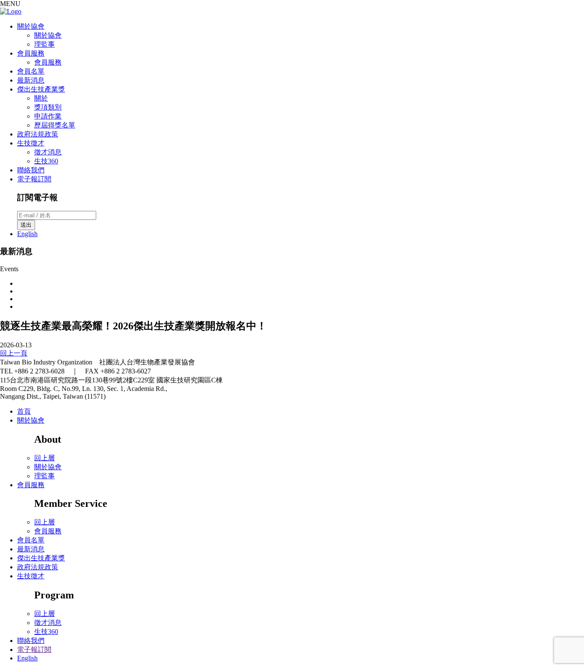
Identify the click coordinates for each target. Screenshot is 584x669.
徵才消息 (48, 152)
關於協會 (30, 26)
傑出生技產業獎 (41, 89)
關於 (41, 98)
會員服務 (30, 53)
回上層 (44, 458)
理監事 (44, 44)
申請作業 (48, 116)
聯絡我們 (30, 170)
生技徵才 (30, 143)
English (27, 233)
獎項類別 (48, 107)
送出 (26, 225)
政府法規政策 (37, 134)
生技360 (46, 161)
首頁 (24, 411)
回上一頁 (13, 353)
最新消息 (30, 80)
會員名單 (30, 71)
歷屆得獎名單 (54, 125)
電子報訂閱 (34, 179)
